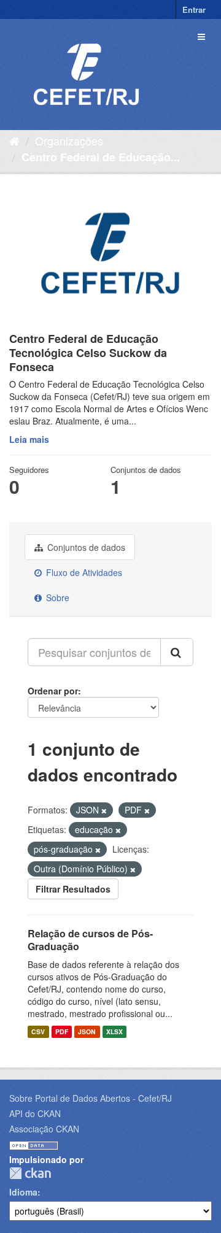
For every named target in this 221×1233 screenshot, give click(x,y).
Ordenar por (53, 691)
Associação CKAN (44, 1129)
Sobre (56, 597)
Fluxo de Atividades (83, 572)
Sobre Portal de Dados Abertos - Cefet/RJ (90, 1098)
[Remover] (104, 810)
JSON (87, 1031)
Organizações (69, 140)
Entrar (194, 9)
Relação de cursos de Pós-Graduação (90, 939)
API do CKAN (35, 1113)
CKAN (30, 1173)
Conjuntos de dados (85, 547)
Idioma (23, 1192)
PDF (61, 1031)
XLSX (114, 1031)
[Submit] (176, 652)
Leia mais (29, 439)
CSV (38, 1031)
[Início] (14, 140)
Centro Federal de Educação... (100, 157)
